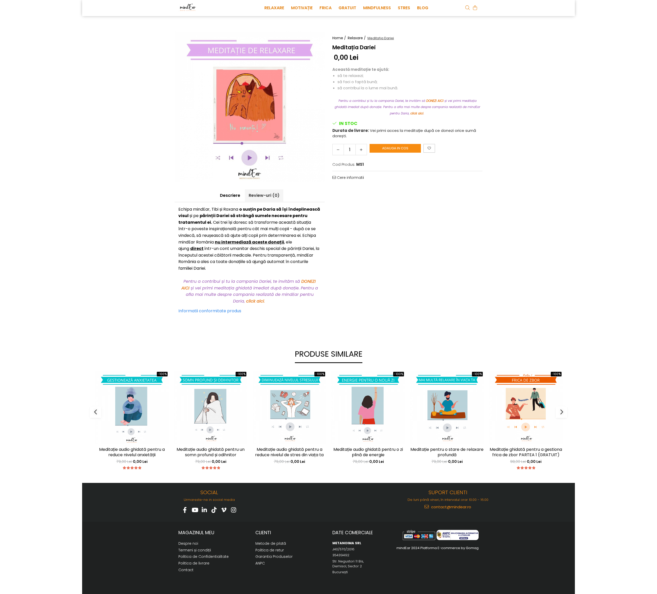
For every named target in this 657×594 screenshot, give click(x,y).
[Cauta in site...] (467, 7)
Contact (186, 569)
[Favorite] (429, 148)
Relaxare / (357, 38)
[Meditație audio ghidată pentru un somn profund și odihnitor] (210, 407)
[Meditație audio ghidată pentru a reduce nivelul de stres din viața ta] (289, 407)
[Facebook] (184, 509)
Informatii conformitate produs (209, 311)
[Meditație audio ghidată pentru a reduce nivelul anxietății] (132, 407)
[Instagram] (233, 509)
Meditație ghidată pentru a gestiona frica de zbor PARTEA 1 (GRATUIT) (526, 452)
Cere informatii (350, 177)
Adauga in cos (395, 148)
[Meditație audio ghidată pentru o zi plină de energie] (368, 407)
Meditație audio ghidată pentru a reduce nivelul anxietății (132, 452)
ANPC (260, 563)
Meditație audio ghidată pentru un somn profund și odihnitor (211, 452)
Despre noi (188, 543)
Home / (339, 38)
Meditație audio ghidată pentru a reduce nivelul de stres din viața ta (289, 452)
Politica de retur (269, 550)
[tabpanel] (250, 107)
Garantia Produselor (274, 556)
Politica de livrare (193, 563)
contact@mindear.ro (450, 507)
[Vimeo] (223, 509)
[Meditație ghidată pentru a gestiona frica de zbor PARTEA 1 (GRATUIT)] (526, 407)
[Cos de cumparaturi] (475, 7)
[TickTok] (214, 509)
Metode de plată (270, 543)
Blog (422, 8)
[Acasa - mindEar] (204, 7)
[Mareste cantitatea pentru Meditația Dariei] (361, 149)
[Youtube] (194, 509)
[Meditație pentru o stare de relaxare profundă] (447, 407)
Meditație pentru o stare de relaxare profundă (447, 452)
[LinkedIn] (204, 509)
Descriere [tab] (230, 195)
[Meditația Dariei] (250, 107)
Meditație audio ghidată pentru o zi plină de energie (368, 452)
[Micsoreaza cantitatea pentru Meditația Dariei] (338, 149)
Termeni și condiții (194, 550)
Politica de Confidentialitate (203, 556)
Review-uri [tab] (264, 195)
